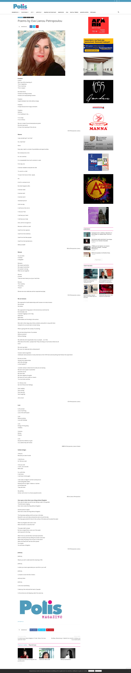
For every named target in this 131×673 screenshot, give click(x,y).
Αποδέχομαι (91, 670)
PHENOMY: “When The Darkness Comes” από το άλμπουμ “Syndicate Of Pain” (90, 281)
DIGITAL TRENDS (74, 12)
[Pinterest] (37, 26)
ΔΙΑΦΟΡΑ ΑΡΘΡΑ (84, 12)
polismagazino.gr (21, 621)
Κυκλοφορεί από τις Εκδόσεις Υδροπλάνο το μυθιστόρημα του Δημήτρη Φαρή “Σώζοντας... (101, 233)
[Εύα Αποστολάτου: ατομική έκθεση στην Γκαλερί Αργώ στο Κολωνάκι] (91, 289)
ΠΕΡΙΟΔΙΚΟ (93, 12)
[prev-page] (18, 664)
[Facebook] (115, 1)
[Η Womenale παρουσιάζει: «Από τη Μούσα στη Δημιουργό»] (106, 289)
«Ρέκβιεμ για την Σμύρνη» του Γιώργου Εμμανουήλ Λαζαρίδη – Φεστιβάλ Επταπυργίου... (100, 247)
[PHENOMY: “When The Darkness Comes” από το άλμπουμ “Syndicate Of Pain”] (91, 274)
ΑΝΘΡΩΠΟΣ (61, 12)
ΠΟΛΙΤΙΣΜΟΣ (24, 12)
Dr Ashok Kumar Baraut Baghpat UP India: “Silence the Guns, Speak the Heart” (32, 638)
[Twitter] (119, 1)
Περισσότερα (32, 645)
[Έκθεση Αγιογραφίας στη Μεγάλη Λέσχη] (87, 254)
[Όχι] (129, 671)
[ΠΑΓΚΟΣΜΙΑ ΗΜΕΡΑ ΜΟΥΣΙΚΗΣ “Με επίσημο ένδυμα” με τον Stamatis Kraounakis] (87, 241)
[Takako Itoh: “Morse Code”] (49, 653)
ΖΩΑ (67, 12)
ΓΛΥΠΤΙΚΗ (85, 293)
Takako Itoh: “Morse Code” (44, 659)
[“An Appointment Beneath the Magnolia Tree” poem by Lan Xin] (28, 653)
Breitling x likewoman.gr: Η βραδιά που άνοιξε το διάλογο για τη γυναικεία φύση (65, 638)
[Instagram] (117, 1)
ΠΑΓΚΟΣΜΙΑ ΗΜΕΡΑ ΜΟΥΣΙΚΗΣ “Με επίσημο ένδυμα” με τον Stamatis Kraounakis (101, 240)
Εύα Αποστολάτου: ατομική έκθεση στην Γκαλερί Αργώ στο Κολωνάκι (90, 296)
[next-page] (21, 664)
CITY (32, 12)
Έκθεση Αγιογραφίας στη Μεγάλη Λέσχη (100, 252)
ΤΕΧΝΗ (32, 17)
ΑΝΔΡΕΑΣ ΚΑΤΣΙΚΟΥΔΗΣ (50, 12)
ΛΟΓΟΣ (25, 17)
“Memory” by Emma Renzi (65, 659)
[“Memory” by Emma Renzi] (70, 653)
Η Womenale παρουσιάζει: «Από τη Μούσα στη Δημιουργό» (106, 295)
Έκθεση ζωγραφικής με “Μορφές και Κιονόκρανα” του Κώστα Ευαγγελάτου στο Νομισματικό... (106, 281)
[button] (118, 12)
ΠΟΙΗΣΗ (28, 17)
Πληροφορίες (98, 670)
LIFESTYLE (38, 12)
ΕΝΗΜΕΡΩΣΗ (15, 12)
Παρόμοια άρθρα (22, 645)
